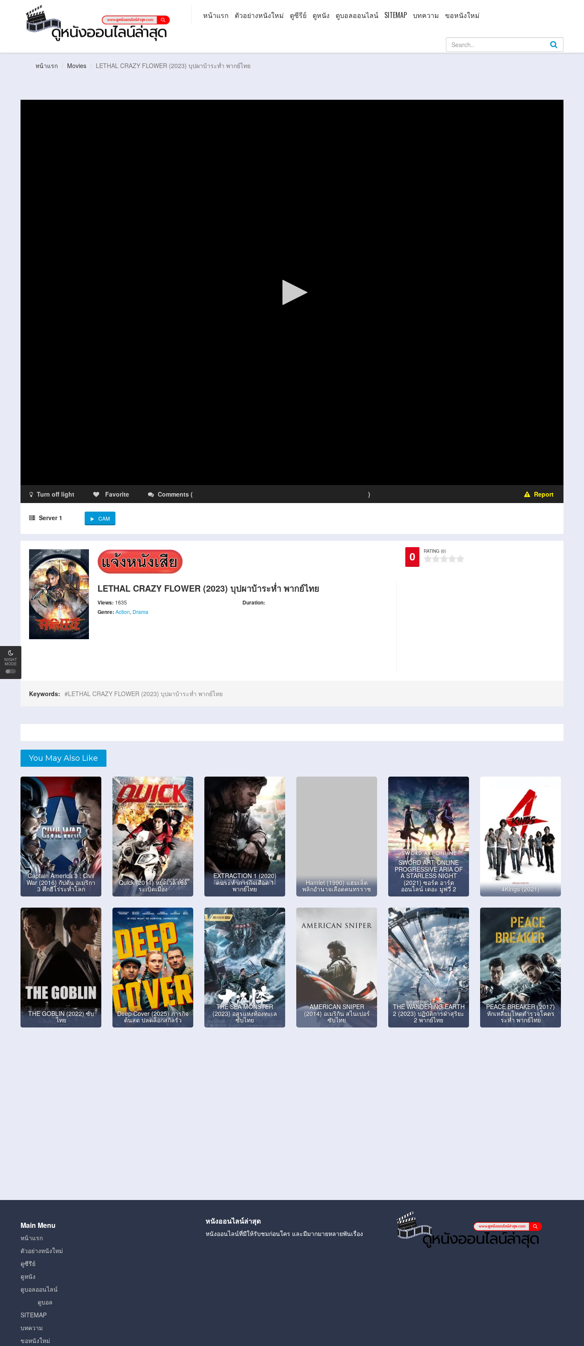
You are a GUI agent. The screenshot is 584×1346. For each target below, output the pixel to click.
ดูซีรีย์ (298, 15)
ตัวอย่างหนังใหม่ (259, 15)
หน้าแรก (216, 15)
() (245, 494)
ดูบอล (45, 1302)
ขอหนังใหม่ (462, 15)
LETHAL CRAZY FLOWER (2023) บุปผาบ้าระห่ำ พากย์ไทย (145, 693)
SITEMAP (395, 15)
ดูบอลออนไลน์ (357, 15)
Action (122, 611)
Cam (104, 518)
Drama (140, 611)
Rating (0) (435, 551)
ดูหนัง (321, 15)
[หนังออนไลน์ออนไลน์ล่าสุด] (100, 22)
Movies (76, 65)
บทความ (426, 15)
